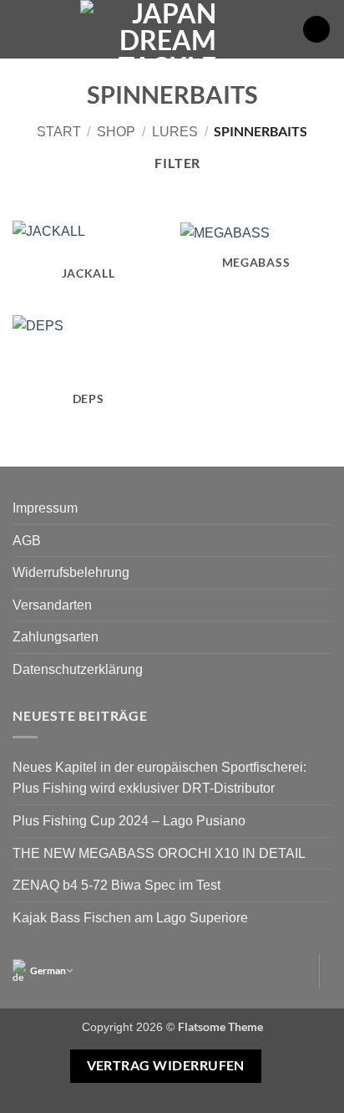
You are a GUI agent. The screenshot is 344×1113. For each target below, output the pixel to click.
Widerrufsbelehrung (71, 572)
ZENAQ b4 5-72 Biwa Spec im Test (116, 885)
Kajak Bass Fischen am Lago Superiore (130, 918)
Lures (175, 132)
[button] (23, 28)
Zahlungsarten (56, 637)
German (48, 970)
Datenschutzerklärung (78, 669)
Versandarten (52, 605)
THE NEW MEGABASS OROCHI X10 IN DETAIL (159, 853)
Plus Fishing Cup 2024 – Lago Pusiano (129, 821)
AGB (27, 541)
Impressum (45, 508)
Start (59, 132)
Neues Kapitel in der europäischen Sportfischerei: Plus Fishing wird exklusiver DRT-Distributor (159, 778)
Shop (116, 132)
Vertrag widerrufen (166, 1065)
